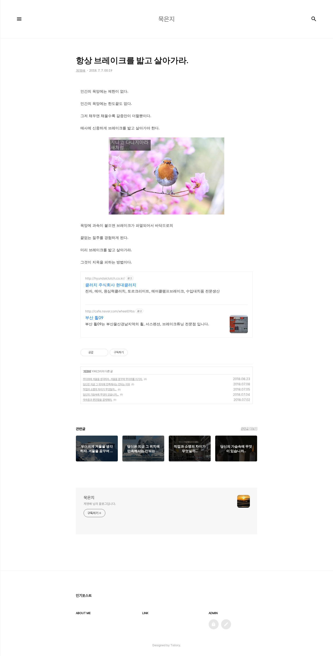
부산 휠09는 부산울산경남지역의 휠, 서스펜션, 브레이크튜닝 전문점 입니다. (147, 324)
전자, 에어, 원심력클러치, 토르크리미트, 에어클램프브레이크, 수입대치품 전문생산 (152, 291)
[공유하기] (97, 352)
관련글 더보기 (249, 428)
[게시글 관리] (103, 352)
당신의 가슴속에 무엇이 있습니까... (101, 394)
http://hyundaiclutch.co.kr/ (105, 278)
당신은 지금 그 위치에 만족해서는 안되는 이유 (106, 384)
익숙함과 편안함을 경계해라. (97, 399)
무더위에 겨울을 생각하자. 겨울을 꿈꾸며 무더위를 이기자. (113, 379)
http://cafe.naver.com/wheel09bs (110, 311)
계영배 (87, 371)
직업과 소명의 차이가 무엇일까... (99, 389)
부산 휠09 (94, 317)
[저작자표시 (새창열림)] (130, 352)
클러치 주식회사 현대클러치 (110, 284)
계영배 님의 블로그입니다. (100, 504)
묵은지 (89, 497)
